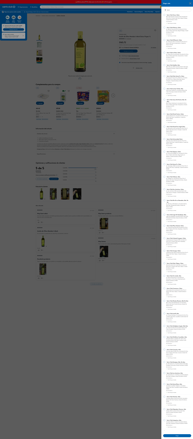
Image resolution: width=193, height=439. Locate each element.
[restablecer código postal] (165, 10)
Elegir (177, 436)
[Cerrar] (190, 3)
